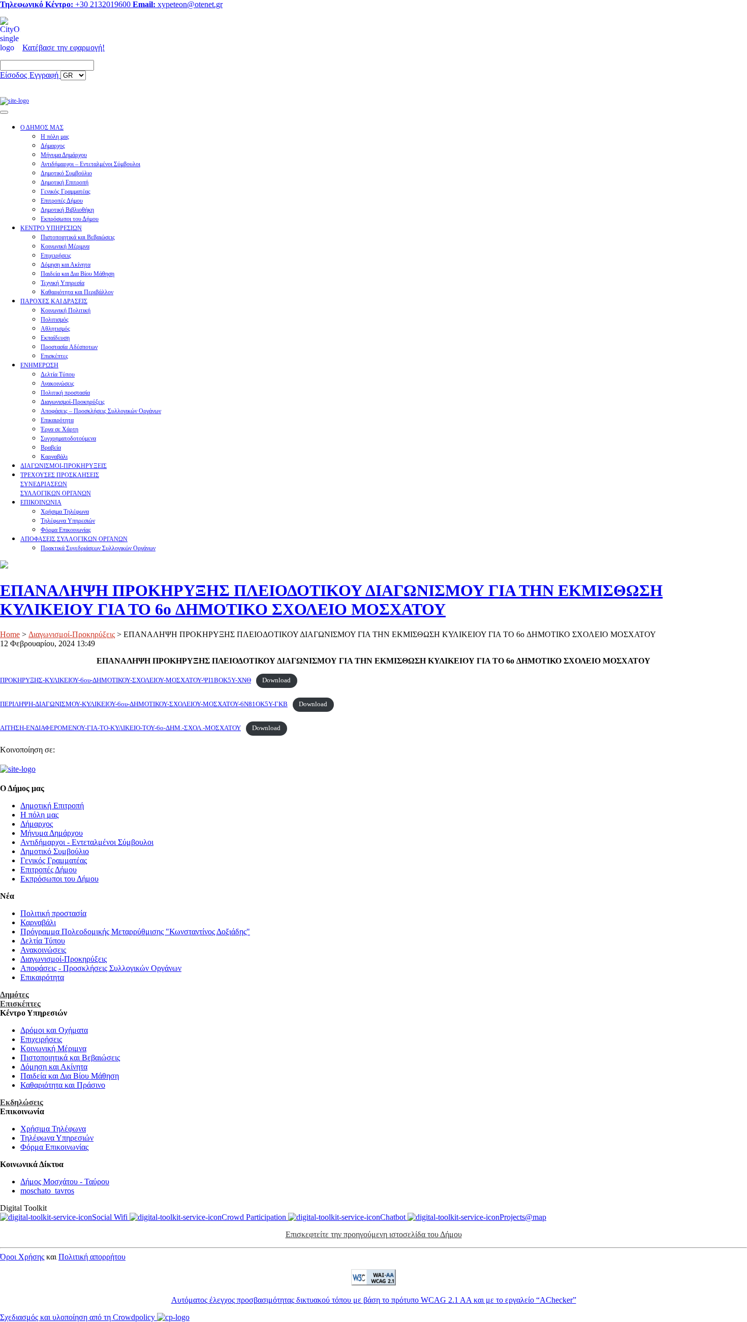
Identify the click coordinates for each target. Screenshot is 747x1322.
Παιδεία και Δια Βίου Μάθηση (77, 273)
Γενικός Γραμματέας (65, 191)
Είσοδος (14, 75)
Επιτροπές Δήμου (62, 200)
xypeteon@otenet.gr (178, 4)
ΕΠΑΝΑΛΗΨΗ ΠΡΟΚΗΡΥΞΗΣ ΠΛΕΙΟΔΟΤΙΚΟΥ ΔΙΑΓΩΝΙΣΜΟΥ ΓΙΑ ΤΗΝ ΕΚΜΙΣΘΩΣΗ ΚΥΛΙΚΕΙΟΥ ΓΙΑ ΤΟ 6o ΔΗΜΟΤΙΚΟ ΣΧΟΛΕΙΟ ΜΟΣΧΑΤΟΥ (331, 599)
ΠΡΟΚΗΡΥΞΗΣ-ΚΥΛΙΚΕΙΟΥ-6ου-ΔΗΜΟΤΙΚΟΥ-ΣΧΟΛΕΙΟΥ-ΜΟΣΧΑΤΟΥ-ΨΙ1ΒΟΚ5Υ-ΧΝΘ (125, 680)
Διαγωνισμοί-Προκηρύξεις (73, 401)
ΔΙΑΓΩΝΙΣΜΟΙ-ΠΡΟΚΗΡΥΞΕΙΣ (63, 465)
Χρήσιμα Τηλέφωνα (65, 511)
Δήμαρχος (53, 145)
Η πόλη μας (55, 136)
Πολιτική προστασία (65, 392)
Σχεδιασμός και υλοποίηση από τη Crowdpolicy (78, 1317)
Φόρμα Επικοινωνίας (66, 529)
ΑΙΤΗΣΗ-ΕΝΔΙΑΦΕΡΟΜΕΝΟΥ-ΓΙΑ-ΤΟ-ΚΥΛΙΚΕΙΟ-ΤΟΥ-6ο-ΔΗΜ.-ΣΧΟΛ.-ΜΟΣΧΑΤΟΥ (120, 728)
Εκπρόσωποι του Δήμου (70, 219)
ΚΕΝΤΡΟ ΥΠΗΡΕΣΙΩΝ (51, 228)
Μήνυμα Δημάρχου (64, 155)
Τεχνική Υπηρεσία (62, 283)
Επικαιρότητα (57, 420)
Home (10, 634)
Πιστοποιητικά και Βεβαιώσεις (78, 237)
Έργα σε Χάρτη (59, 429)
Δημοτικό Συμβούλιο (66, 173)
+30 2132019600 (66, 4)
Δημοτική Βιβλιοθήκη (67, 209)
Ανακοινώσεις (57, 383)
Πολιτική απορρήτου (92, 1256)
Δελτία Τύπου (58, 374)
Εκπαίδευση (55, 337)
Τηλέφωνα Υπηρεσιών (68, 520)
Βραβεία (51, 447)
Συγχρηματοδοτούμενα (68, 438)
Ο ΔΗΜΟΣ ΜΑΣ (42, 127)
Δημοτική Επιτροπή (64, 182)
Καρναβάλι (54, 456)
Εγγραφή (44, 75)
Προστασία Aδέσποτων (69, 347)
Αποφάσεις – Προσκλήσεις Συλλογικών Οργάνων (101, 411)
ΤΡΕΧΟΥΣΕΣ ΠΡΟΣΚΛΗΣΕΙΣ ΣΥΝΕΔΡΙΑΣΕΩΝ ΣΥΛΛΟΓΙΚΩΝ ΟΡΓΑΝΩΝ (59, 484)
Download (276, 680)
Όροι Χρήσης (22, 1256)
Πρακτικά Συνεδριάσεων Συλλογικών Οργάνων (98, 548)
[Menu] (4, 112)
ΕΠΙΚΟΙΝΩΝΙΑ (40, 502)
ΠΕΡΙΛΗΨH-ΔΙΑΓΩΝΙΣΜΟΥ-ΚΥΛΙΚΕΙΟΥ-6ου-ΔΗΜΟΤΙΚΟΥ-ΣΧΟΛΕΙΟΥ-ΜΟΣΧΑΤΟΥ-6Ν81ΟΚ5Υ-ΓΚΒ (144, 704)
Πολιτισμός (55, 319)
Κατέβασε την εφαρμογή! (63, 47)
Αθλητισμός (55, 328)
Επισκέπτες (54, 356)
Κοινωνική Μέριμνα (65, 246)
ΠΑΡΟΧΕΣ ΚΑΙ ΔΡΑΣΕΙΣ (53, 301)
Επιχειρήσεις (56, 255)
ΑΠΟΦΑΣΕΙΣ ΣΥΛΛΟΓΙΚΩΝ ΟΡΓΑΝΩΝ (74, 539)
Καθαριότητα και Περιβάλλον (77, 292)
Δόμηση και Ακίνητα (65, 264)
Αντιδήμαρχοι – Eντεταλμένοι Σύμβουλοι (90, 164)
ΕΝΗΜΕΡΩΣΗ (39, 365)
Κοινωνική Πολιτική (65, 310)
